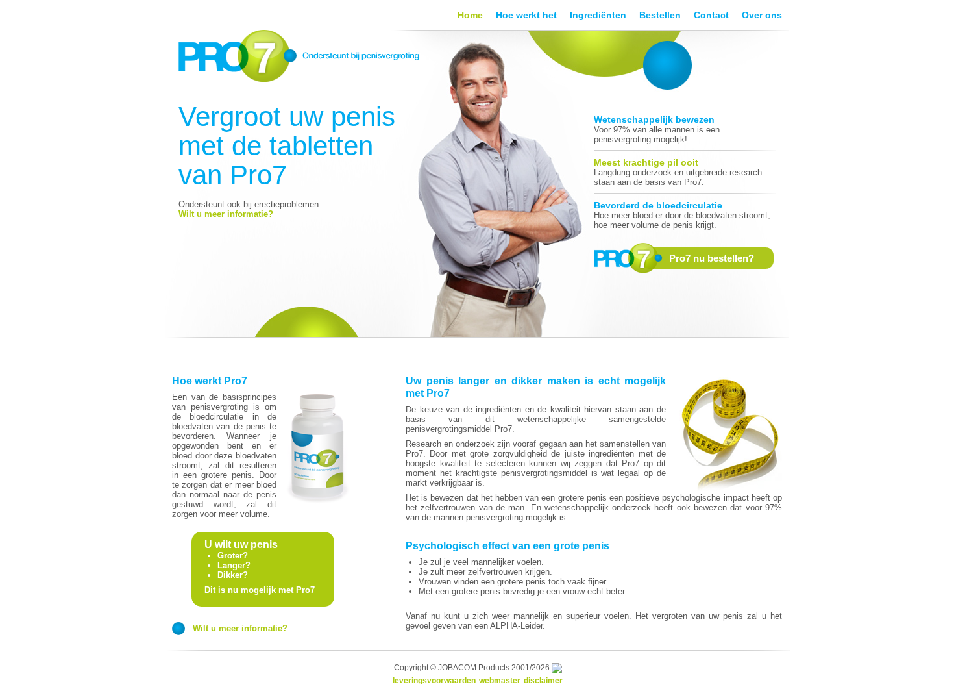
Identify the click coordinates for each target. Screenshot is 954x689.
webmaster (499, 680)
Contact (711, 15)
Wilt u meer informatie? (225, 214)
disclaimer (543, 680)
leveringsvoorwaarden (434, 680)
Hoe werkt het (526, 15)
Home (470, 15)
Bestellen (660, 15)
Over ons (762, 15)
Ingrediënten (598, 15)
